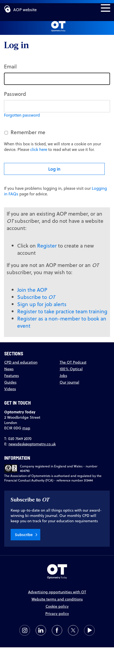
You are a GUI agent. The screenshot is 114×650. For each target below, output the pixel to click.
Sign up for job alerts (42, 304)
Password (15, 93)
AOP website (25, 10)
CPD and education (20, 362)
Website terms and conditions (57, 599)
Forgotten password (22, 115)
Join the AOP (32, 289)
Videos (10, 389)
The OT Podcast (73, 362)
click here (38, 149)
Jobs (63, 375)
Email (10, 66)
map (26, 428)
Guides (10, 382)
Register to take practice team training (62, 311)
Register (47, 245)
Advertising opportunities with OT (57, 592)
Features (11, 375)
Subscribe (24, 534)
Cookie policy (57, 606)
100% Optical (71, 369)
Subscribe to (36, 297)
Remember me (28, 132)
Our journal (69, 382)
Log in (54, 169)
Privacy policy (57, 613)
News (9, 369)
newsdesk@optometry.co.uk (32, 444)
